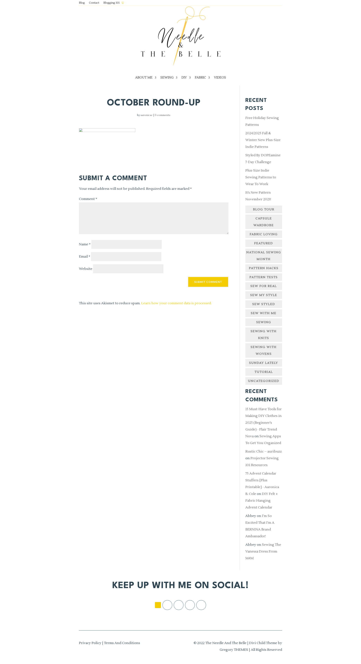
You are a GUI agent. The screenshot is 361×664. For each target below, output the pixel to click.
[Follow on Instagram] (179, 605)
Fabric (200, 78)
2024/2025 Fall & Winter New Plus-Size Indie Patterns (263, 140)
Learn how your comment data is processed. (176, 303)
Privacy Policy (90, 643)
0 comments (162, 115)
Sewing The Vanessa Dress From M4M (263, 551)
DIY (184, 78)
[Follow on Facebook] (167, 605)
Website (85, 269)
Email (84, 256)
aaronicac (146, 115)
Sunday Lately (263, 363)
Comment (88, 199)
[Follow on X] (190, 605)
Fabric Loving (264, 234)
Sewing (167, 78)
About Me (143, 78)
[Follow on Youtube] (201, 605)
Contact (94, 3)
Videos (220, 78)
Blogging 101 (111, 3)
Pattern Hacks (263, 268)
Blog (82, 3)
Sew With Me (263, 313)
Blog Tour (263, 209)
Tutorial (264, 372)
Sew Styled (263, 304)
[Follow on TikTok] (158, 605)
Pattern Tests (264, 277)
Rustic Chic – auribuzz (263, 451)
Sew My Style (263, 295)
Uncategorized (263, 381)
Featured (263, 243)
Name (85, 244)
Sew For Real (263, 286)
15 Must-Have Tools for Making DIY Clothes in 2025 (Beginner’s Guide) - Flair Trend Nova (263, 422)
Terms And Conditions (122, 643)
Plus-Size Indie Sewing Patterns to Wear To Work (260, 177)
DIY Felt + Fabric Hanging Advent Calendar (261, 501)
